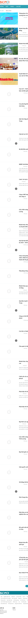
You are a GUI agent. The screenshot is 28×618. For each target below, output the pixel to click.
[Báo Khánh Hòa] (21, 17)
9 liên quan (24, 181)
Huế (1, 596)
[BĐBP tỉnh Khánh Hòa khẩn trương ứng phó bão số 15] (9, 169)
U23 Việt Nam (22, 600)
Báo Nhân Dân (9, 600)
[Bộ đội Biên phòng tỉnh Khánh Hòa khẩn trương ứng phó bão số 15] (9, 154)
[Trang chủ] (4, 2)
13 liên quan (24, 45)
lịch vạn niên (18, 596)
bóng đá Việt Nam (18, 603)
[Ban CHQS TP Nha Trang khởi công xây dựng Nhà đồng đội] (9, 578)
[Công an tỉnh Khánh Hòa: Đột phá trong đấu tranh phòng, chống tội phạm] (9, 321)
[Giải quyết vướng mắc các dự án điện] (9, 472)
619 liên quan (25, 228)
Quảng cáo (2, 613)
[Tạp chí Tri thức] (20, 181)
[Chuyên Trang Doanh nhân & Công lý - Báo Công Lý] (20, 32)
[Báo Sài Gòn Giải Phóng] (20, 393)
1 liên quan (25, 17)
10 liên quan (25, 166)
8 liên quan (25, 151)
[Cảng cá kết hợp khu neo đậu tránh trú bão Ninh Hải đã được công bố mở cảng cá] (9, 200)
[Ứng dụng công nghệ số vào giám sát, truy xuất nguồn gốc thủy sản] (9, 276)
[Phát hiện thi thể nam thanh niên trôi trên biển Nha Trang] (9, 397)
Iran (19, 601)
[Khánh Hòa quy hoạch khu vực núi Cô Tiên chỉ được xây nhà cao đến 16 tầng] (9, 291)
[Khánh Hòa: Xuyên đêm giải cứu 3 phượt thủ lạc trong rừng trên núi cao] (9, 367)
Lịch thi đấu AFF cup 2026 (6, 598)
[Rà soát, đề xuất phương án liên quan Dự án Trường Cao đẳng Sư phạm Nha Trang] (9, 64)
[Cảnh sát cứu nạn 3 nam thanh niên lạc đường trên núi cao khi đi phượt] (9, 382)
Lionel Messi (25, 598)
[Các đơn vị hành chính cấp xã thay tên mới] (9, 336)
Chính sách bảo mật (3, 612)
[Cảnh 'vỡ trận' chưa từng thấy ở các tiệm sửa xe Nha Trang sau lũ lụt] (9, 185)
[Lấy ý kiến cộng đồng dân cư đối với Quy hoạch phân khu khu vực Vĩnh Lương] (9, 215)
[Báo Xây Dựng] (20, 290)
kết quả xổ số (11, 603)
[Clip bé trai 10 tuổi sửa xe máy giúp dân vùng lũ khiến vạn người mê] (9, 139)
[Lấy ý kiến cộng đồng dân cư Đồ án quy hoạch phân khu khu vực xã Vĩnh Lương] (9, 442)
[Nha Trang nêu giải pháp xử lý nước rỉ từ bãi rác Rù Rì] (9, 502)
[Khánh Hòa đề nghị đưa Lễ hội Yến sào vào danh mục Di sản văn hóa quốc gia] (9, 548)
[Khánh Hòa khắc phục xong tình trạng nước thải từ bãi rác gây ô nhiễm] (9, 49)
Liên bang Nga (16, 600)
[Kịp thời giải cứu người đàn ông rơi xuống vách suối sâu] (9, 457)
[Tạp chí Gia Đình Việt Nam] (21, 136)
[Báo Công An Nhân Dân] (21, 380)
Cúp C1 (24, 596)
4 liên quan (24, 32)
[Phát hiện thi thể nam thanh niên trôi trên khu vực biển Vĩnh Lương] (9, 412)
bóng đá (20, 598)
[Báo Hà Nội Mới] (20, 365)
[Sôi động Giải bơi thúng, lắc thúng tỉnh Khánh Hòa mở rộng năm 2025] (9, 487)
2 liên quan (25, 108)
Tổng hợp (14, 609)
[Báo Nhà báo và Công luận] (21, 546)
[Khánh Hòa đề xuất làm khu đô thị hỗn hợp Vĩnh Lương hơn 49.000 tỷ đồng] (9, 34)
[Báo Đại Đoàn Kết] (20, 228)
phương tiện (3, 600)
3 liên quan (25, 213)
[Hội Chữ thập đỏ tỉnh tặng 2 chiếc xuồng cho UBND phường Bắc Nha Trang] (9, 124)
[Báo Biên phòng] (20, 166)
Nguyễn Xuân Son (7, 596)
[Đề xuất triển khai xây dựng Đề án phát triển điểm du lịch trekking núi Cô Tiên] (9, 533)
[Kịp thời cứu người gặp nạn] (9, 427)
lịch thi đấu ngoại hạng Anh (6, 601)
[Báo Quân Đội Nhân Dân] (21, 574)
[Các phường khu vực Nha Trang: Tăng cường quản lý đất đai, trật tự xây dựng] (9, 109)
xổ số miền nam (4, 603)
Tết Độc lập (15, 601)
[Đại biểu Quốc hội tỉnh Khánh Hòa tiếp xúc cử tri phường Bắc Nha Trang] (9, 306)
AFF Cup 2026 (14, 598)
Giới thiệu (1, 609)
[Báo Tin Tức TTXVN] (20, 45)
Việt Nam (13, 596)
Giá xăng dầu (23, 601)
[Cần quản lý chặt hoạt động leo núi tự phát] (9, 351)
